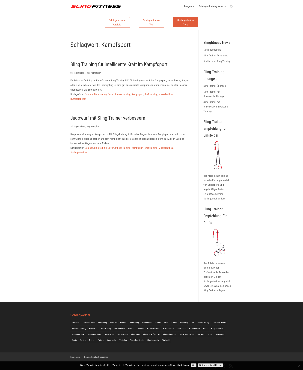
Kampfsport (137, 94)
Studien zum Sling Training (217, 61)
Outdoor (141, 328)
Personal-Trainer (153, 328)
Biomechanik (147, 323)
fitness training (123, 94)
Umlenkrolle (111, 340)
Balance (89, 94)
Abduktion (75, 323)
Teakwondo (220, 334)
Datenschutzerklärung (210, 365)
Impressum (75, 357)
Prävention (182, 328)
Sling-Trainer (109, 334)
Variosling (123, 340)
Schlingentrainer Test (151, 22)
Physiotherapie (168, 328)
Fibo (192, 323)
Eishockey (184, 323)
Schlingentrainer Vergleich (117, 22)
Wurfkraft (166, 340)
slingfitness (135, 334)
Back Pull (113, 323)
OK (193, 365)
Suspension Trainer (186, 334)
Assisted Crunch (89, 323)
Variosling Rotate (137, 340)
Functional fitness (219, 323)
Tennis (74, 340)
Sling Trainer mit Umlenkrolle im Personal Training (215, 107)
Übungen (187, 6)
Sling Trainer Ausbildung (215, 55)
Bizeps (157, 323)
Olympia (131, 328)
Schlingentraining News (211, 6)
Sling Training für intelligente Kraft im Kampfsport (118, 64)
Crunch (174, 323)
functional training (79, 328)
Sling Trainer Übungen (214, 85)
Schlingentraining (78, 73)
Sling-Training (122, 334)
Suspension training (204, 334)
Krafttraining (151, 94)
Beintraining (100, 94)
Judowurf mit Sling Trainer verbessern (107, 118)
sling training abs (169, 334)
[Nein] (299, 365)
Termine (83, 340)
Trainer (92, 340)
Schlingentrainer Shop (185, 22)
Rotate (205, 328)
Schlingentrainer (78, 152)
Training (101, 340)
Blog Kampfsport (93, 73)
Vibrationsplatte (153, 340)
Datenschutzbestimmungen (96, 357)
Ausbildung (102, 323)
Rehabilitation (194, 328)
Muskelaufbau (166, 94)
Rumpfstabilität (78, 98)
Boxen (111, 94)
